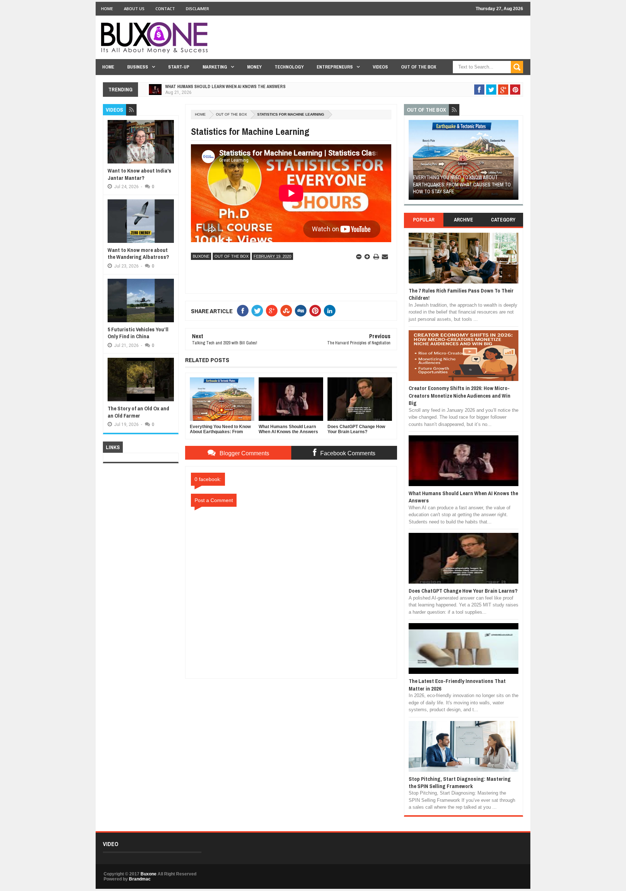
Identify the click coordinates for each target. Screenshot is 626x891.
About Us (134, 8)
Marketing (215, 67)
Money (254, 67)
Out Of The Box (418, 67)
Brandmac (140, 879)
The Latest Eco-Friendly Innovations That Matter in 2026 (457, 684)
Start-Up (178, 67)
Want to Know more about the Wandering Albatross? (138, 253)
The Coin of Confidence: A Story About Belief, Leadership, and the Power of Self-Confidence (463, 184)
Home (107, 8)
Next (514, 162)
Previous (412, 162)
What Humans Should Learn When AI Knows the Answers (225, 87)
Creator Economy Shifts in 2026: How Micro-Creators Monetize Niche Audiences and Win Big (459, 395)
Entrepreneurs (335, 67)
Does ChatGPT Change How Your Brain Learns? (463, 590)
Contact (165, 8)
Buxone (201, 256)
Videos (380, 67)
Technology (289, 67)
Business (137, 67)
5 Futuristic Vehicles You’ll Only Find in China (138, 333)
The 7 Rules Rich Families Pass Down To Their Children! (461, 294)
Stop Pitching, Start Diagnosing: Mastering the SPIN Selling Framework (460, 782)
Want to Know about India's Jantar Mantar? (139, 174)
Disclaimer (197, 8)
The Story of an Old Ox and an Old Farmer (138, 412)
